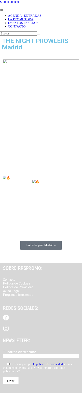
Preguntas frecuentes (18, 295)
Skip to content (9, 1)
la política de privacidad (48, 364)
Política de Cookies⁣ (16, 283)
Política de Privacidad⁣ (18, 287)
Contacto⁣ (9, 280)
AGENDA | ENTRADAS (24, 15)
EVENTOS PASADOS (23, 23)
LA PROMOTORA (20, 19)
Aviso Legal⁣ (11, 291)
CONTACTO (17, 26)
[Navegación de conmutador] (1, 10)
